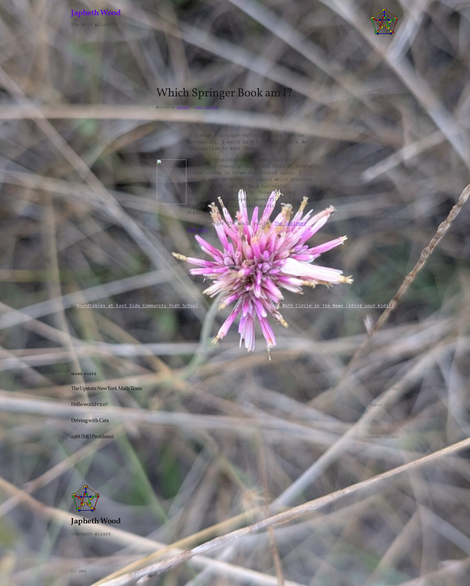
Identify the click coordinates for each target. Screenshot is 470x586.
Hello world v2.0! (89, 405)
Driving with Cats (89, 421)
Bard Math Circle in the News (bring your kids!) (331, 306)
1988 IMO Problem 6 (92, 437)
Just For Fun (205, 107)
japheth (182, 107)
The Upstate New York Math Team (106, 389)
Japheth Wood (95, 13)
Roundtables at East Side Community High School (137, 306)
